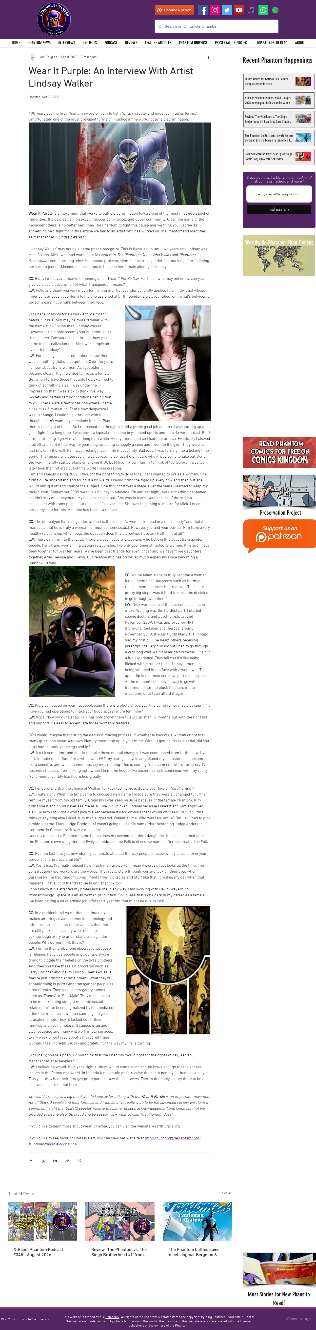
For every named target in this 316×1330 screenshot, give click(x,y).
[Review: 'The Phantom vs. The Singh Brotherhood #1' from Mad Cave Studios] (120, 1221)
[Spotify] (275, 10)
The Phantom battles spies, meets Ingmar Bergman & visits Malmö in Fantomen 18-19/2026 (197, 1252)
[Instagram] (215, 10)
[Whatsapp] (263, 10)
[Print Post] (79, 1160)
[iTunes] (251, 10)
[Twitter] (227, 10)
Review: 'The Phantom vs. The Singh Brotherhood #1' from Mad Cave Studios (119, 1252)
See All (227, 1193)
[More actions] (208, 57)
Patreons (112, 1317)
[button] (89, 43)
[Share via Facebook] (31, 1160)
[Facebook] (203, 10)
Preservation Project (280, 512)
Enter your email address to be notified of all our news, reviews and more (279, 179)
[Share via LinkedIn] (55, 1160)
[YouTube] (239, 10)
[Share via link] (67, 1160)
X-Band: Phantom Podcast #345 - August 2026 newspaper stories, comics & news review (41, 1252)
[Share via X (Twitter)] (43, 1160)
